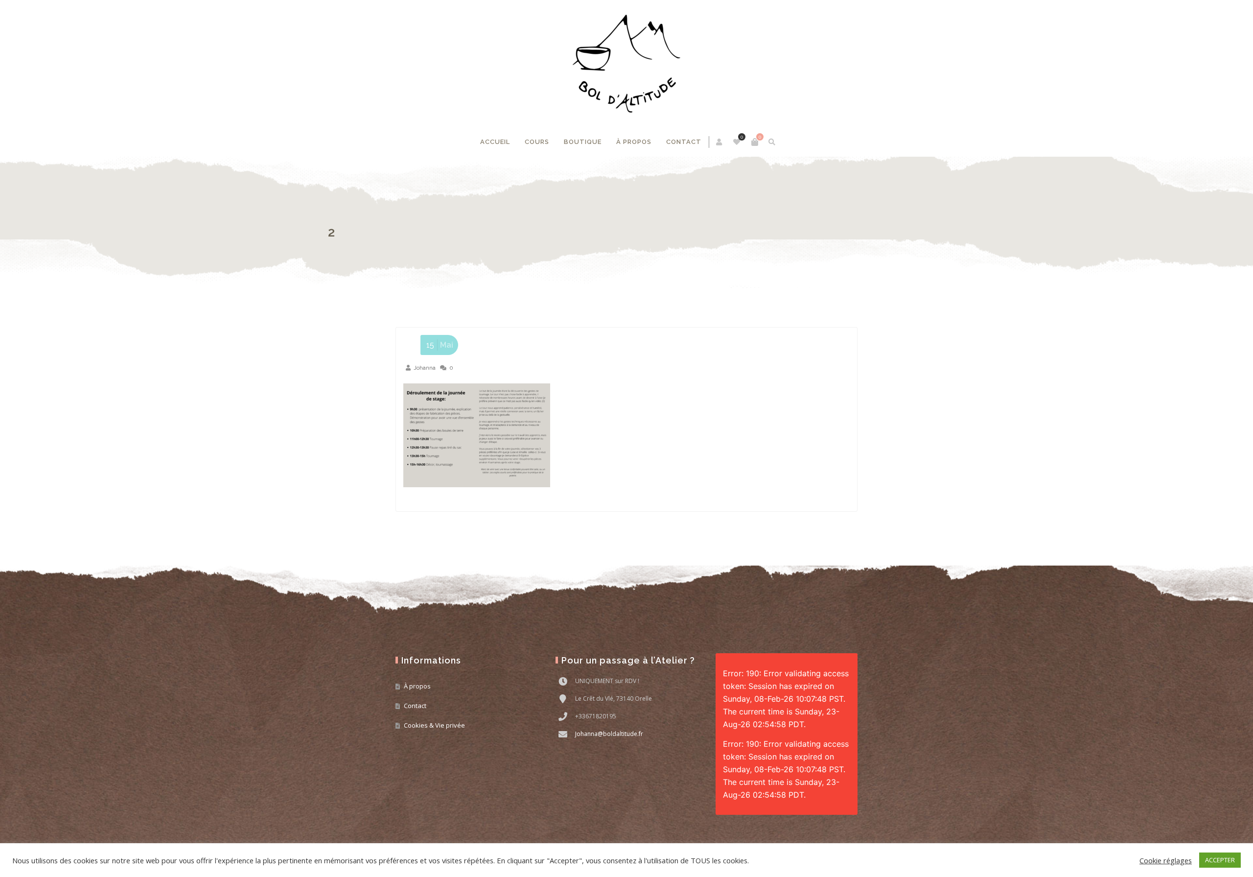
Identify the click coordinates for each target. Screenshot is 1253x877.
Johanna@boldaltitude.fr (609, 734)
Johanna (425, 367)
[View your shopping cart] (754, 142)
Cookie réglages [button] (1165, 860)
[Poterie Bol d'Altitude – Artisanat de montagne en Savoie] (626, 64)
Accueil (495, 141)
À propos (633, 141)
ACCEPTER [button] (1220, 859)
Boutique (583, 141)
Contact (683, 141)
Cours (537, 141)
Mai (439, 345)
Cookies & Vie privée (434, 725)
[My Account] (719, 142)
